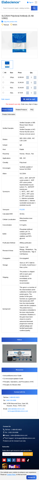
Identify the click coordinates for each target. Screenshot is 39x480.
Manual (6, 25)
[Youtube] (4, 460)
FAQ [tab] (31, 109)
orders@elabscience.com (16, 409)
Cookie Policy (11, 474)
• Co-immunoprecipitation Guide (12, 378)
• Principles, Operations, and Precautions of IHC (18, 382)
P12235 (22, 209)
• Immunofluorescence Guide (11, 375)
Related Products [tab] (21, 109)
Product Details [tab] (7, 109)
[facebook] (14, 460)
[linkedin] (9, 460)
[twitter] (28, 460)
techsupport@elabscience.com (18, 411)
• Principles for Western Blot (11, 385)
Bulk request (6, 99)
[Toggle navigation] (35, 2)
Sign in (31, 2)
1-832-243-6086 (11, 400)
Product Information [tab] (8, 114)
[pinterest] (23, 460)
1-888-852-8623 (14, 397)
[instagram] (18, 460)
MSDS (15, 25)
